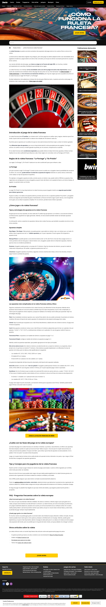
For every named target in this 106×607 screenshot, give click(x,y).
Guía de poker (73, 573)
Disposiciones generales (89, 574)
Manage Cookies (96, 603)
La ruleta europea (47, 571)
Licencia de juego (99, 574)
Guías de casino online (39, 6)
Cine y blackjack (78, 571)
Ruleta (18, 2)
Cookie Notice (25, 604)
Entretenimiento (28, 6)
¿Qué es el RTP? (33, 568)
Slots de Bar (35, 2)
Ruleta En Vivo (56, 569)
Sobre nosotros (87, 569)
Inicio (3, 6)
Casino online (94, 569)
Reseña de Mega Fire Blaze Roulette (51, 573)
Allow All (75, 603)
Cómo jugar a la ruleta (48, 569)
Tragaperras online (27, 567)
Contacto (7, 573)
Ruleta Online (50, 6)
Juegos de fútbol (26, 568)
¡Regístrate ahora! (98, 2)
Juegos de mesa (67, 569)
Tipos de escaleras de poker (70, 574)
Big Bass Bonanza (26, 572)
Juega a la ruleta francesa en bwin (41, 436)
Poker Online (70, 6)
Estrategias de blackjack (69, 571)
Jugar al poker (67, 573)
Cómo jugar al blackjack (76, 569)
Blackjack (51, 2)
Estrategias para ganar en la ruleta (20, 540)
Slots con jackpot (35, 567)
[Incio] (10, 48)
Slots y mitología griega (36, 572)
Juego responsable (95, 573)
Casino (12, 2)
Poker (57, 2)
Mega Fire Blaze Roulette (56, 535)
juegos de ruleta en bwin (24, 542)
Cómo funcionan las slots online (29, 570)
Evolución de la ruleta (48, 576)
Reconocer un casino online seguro (91, 571)
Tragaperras (25, 2)
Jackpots (43, 2)
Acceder (89, 2)
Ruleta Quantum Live (23, 537)
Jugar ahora (79, 33)
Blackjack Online (60, 6)
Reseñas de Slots (17, 6)
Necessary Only (85, 603)
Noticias (9, 6)
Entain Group (87, 573)
